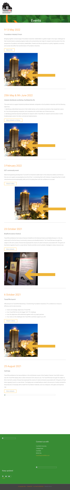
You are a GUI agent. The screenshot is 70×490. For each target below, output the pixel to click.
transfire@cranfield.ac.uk (42, 455)
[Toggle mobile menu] (67, 3)
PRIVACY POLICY (48, 486)
